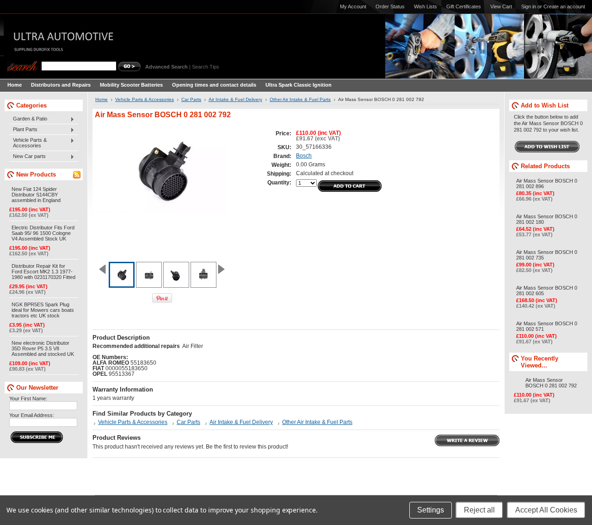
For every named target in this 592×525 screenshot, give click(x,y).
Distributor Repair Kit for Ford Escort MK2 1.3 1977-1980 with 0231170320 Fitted (43, 271)
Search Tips (205, 67)
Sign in (528, 6)
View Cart (501, 6)
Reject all (479, 510)
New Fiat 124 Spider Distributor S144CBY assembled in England (36, 194)
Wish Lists (425, 6)
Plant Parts (23, 130)
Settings (430, 510)
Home (101, 99)
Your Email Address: (31, 415)
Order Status (390, 6)
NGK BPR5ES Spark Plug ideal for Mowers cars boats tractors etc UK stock (43, 310)
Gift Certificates (463, 6)
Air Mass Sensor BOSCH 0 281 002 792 (551, 382)
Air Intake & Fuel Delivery (235, 99)
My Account (353, 6)
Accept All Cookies (546, 510)
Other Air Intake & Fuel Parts (300, 99)
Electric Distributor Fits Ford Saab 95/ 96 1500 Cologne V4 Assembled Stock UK (43, 233)
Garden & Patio (28, 119)
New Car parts (27, 156)
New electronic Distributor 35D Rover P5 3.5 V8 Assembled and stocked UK (43, 348)
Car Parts (191, 99)
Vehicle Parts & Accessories (28, 142)
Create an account (564, 6)
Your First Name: (28, 398)
